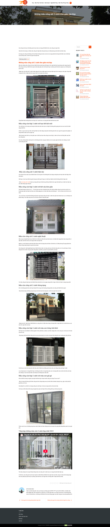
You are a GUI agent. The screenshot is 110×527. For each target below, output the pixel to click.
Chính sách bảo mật (23, 516)
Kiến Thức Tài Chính (39, 2)
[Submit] (90, 47)
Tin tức (55, 12)
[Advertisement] (55, 34)
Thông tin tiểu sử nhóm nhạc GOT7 (85, 68)
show (28, 59)
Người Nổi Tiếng (54, 2)
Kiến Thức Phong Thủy (64, 2)
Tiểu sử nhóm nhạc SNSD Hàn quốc (85, 85)
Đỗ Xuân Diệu (60, 18)
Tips (33, 2)
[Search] (71, 3)
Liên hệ (20, 520)
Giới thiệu (21, 514)
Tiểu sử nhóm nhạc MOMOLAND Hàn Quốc (85, 97)
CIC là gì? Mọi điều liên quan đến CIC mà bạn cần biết (85, 55)
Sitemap (20, 518)
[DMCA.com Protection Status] (68, 525)
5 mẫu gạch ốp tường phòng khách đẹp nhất (30, 500)
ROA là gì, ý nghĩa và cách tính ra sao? (85, 80)
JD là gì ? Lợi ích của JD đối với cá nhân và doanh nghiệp (85, 91)
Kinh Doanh (47, 2)
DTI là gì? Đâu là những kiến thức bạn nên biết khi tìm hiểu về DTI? (85, 74)
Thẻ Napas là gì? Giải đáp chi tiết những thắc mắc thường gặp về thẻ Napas (85, 62)
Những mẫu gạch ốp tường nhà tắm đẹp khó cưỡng (58, 500)
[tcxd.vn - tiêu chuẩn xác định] (24, 3)
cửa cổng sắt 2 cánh (25, 182)
